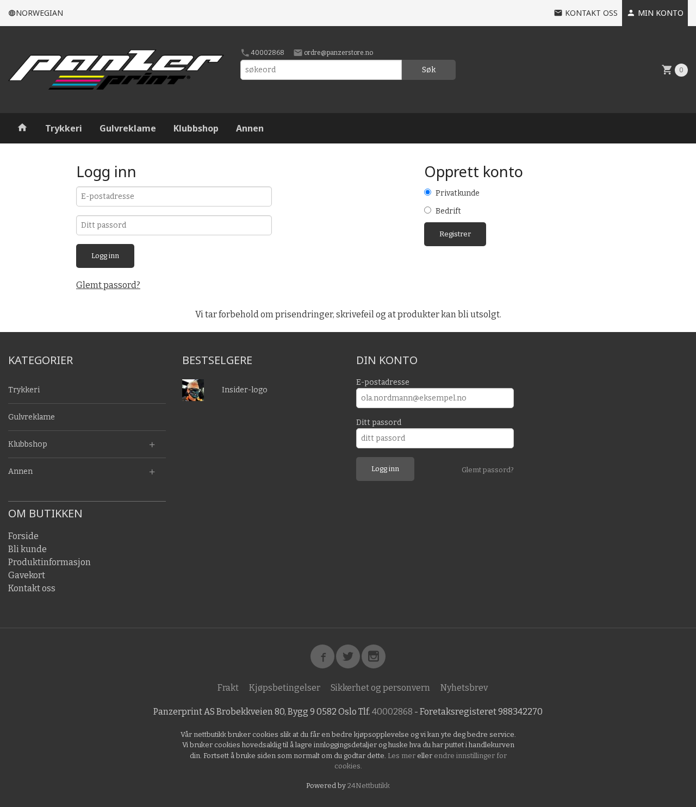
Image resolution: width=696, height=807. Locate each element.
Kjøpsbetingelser (284, 688)
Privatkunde (458, 193)
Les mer (402, 756)
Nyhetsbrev (464, 688)
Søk (429, 69)
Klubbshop (196, 128)
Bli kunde (27, 549)
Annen (250, 128)
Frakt (228, 688)
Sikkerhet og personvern (380, 688)
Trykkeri (63, 128)
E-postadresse (382, 382)
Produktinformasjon (49, 562)
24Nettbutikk (368, 785)
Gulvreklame (128, 128)
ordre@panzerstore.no (338, 53)
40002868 (267, 53)
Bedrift (448, 211)
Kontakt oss (31, 588)
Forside (23, 536)
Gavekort (26, 575)
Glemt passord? (108, 285)
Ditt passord (378, 422)
